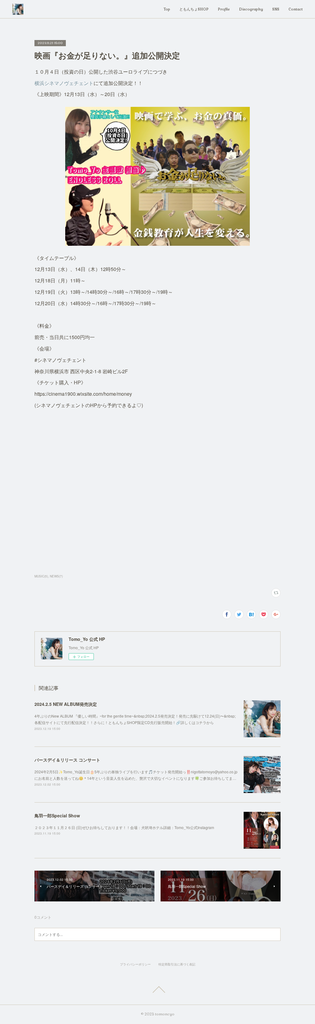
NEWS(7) (56, 576)
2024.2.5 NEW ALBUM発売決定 (65, 704)
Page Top (157, 989)
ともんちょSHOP (194, 9)
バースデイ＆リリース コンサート (67, 760)
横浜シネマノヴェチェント (64, 83)
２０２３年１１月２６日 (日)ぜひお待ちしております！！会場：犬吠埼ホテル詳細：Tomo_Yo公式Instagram (124, 827)
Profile (224, 9)
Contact (296, 9)
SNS (275, 9)
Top (167, 9)
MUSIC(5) (41, 576)
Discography (251, 9)
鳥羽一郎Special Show (57, 815)
